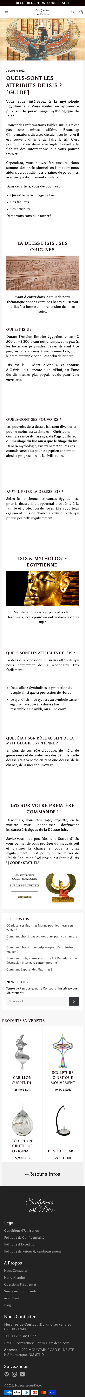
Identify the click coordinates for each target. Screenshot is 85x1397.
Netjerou (69, 356)
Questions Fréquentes (20, 1284)
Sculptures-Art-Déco (28, 1385)
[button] (42, 441)
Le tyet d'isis (20, 699)
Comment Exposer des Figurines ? (29, 969)
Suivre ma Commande (20, 1291)
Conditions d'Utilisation (21, 1230)
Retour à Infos (44, 1174)
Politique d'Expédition (20, 1244)
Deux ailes (18, 688)
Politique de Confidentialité (24, 1237)
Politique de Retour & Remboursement (32, 1251)
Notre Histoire (14, 1278)
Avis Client (11, 1298)
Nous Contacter (15, 1271)
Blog (7, 1305)
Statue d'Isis (69, 858)
